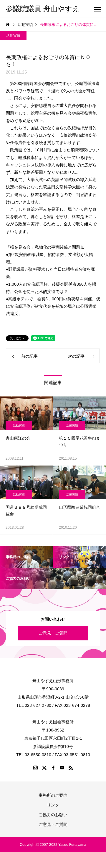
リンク (53, 805)
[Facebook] (53, 768)
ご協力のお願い (53, 814)
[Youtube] (62, 768)
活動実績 (13, 36)
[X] (44, 768)
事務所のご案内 (53, 795)
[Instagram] (35, 768)
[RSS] (71, 768)
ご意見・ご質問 (53, 633)
